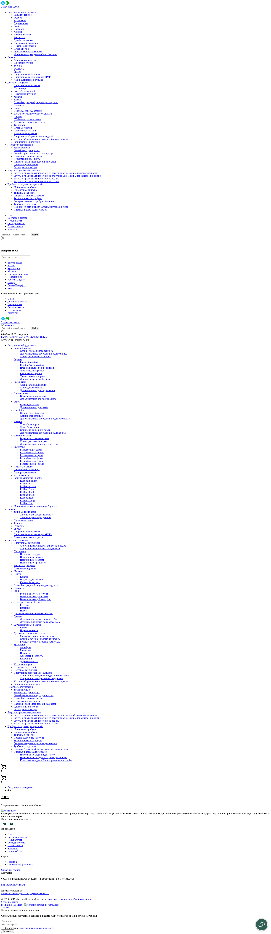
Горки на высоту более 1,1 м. (35, 599)
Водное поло (21, 23)
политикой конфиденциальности (36, 928)
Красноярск (14, 268)
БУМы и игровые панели (27, 119)
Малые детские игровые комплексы (39, 636)
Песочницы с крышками (33, 562)
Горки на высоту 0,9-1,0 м (34, 596)
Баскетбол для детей (24, 91)
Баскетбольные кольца (32, 463)
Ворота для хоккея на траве (34, 438)
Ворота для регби (29, 404)
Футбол (18, 17)
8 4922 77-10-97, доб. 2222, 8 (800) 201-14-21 (25, 337)
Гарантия (12, 861)
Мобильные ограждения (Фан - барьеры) (35, 54)
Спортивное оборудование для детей (33, 136)
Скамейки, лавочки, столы (28, 156)
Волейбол (19, 29)
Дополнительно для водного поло (38, 399)
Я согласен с (12, 928)
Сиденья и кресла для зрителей (30, 209)
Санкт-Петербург (17, 285)
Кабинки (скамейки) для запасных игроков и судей (41, 206)
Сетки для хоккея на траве (34, 441)
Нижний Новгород (18, 274)
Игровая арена (21, 48)
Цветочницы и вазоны (26, 164)
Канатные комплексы (25, 133)
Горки (17, 108)
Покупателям (15, 220)
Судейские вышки (23, 40)
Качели (17, 99)
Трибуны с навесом (24, 192)
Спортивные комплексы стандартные (40, 548)
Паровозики (26, 653)
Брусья (17, 71)
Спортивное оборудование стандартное (41, 678)
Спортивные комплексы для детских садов (43, 545)
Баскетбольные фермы (32, 458)
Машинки (25, 650)
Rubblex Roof (27, 497)
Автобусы (25, 647)
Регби (17, 26)
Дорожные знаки (29, 661)
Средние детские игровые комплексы (40, 639)
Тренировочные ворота (32, 376)
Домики (18, 116)
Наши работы (15, 851)
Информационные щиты (27, 158)
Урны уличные (22, 147)
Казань (11, 265)
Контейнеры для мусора (27, 150)
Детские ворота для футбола (35, 379)
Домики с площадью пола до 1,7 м (38, 619)
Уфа (10, 288)
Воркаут (12, 57)
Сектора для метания (25, 46)
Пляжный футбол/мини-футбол (37, 367)
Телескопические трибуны (28, 198)
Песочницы (20, 88)
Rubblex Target (27, 500)
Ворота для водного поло (33, 396)
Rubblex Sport (27, 489)
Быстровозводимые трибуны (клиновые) (35, 201)
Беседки (24, 605)
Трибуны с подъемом (25, 204)
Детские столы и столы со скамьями (33, 113)
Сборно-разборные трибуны (29, 195)
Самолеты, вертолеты (31, 655)
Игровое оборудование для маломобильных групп (41, 139)
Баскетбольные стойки (32, 452)
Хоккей (18, 31)
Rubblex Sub (26, 503)
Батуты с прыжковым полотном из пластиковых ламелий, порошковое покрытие (57, 175)
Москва (135, 244)
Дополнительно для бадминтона (37, 390)
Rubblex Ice (26, 483)
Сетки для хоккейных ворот (35, 430)
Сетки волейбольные (31, 415)
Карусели (19, 105)
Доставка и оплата (17, 217)
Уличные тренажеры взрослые (36, 514)
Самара (11, 282)
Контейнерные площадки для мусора (33, 153)
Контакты (13, 229)
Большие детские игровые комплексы (40, 641)
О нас (11, 215)
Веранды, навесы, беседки (28, 110)
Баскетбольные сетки (31, 461)
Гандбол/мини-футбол (32, 365)
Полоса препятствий (25, 130)
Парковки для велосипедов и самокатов (35, 161)
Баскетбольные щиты (31, 455)
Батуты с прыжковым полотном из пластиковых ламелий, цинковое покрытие (56, 173)
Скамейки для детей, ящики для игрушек (36, 102)
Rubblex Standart (28, 480)
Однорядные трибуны (25, 190)
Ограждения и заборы (25, 167)
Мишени (18, 96)
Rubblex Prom (27, 495)
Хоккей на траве (22, 34)
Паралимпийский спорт (27, 43)
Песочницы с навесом (32, 559)
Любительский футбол (32, 370)
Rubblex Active (28, 486)
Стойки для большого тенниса (36, 351)
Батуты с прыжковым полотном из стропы (36, 181)
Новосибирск (15, 276)
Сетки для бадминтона (32, 387)
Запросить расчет (10, 6)
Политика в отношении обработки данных (70, 899)
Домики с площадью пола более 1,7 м (40, 622)
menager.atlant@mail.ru (13, 884)
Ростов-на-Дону (16, 279)
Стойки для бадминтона (33, 384)
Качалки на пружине (25, 94)
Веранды (25, 607)
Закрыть (5, 907)
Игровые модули (23, 127)
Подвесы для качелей (31, 579)
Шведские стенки (23, 62)
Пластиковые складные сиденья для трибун (43, 757)
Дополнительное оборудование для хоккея (43, 432)
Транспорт (19, 125)
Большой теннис (23, 14)
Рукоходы (19, 68)
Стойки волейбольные (32, 413)
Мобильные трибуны (25, 187)
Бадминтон (20, 20)
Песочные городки (30, 554)
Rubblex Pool (27, 492)
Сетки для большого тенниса (35, 356)
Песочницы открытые (32, 557)
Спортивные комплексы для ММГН (33, 77)
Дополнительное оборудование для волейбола (45, 418)
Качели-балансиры (30, 582)
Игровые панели (29, 630)
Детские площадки (18, 82)
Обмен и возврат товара (20, 864)
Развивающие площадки (27, 142)
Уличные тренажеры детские (35, 517)
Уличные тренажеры (25, 60)
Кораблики (26, 658)
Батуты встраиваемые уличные (24, 170)
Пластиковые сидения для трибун (38, 754)
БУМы (23, 627)
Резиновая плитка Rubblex (28, 51)
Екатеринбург (15, 262)
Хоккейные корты (29, 424)
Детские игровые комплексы (29, 122)
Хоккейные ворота (30, 427)
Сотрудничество (16, 223)
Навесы (24, 610)
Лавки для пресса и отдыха (28, 79)
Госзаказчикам (15, 226)
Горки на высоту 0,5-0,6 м (34, 593)
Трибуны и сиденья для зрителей (25, 184)
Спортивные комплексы (27, 74)
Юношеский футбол (31, 373)
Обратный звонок (10, 870)
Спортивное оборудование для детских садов (44, 675)
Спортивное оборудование (22, 12)
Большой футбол (29, 362)
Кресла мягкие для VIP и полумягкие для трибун (46, 760)
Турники (18, 65)
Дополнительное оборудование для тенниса (43, 353)
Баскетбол (19, 37)
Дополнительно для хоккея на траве (39, 444)
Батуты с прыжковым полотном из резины (36, 178)
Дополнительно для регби (34, 407)
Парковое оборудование (20, 144)
